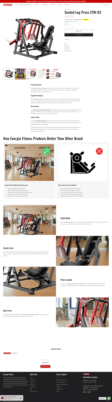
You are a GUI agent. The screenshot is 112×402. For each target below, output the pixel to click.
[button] (26, 4)
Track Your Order (33, 391)
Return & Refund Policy (62, 379)
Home (31, 377)
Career (58, 391)
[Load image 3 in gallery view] (32, 73)
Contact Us (32, 384)
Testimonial (32, 382)
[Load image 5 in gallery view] (55, 73)
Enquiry (58, 386)
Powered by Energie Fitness (17, 401)
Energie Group (33, 379)
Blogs (31, 389)
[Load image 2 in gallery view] (20, 73)
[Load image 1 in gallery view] (8, 73)
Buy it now (78, 34)
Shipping (66, 21)
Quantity (66, 23)
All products (32, 386)
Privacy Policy (60, 389)
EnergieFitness (9, 401)
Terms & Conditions (61, 382)
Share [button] (67, 39)
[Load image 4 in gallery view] (44, 73)
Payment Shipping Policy (62, 384)
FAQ (58, 377)
